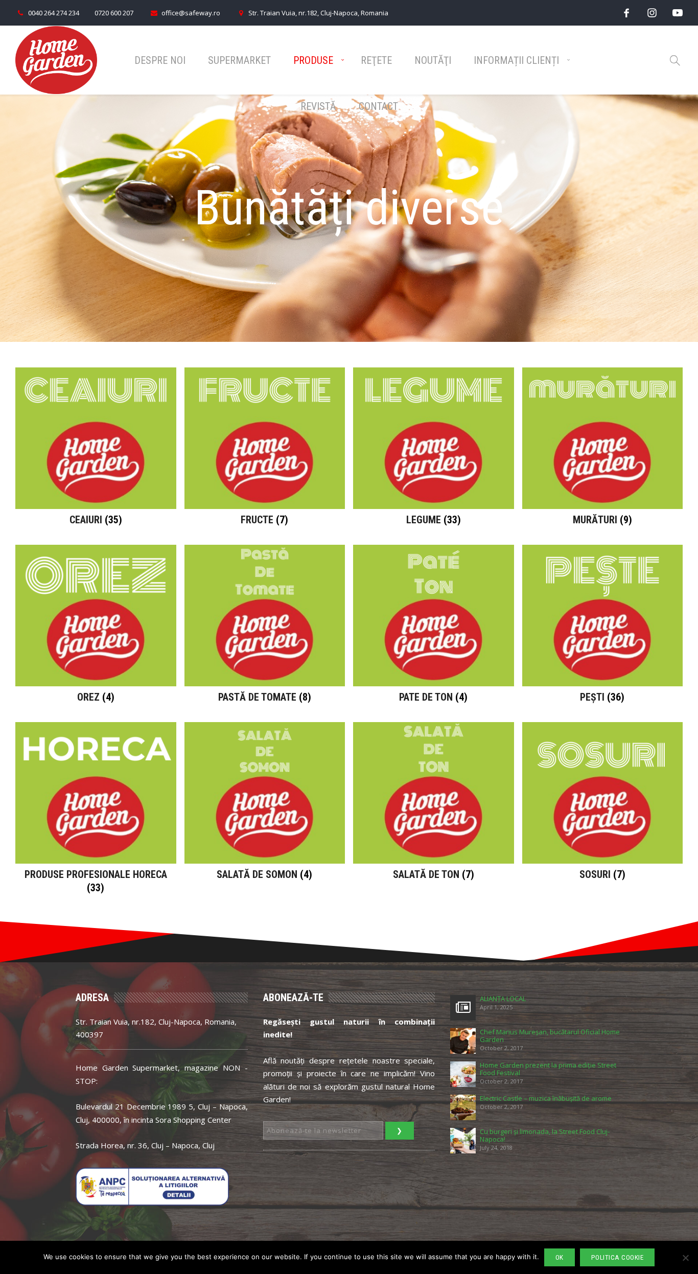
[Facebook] (626, 12)
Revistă (318, 106)
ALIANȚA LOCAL (503, 999)
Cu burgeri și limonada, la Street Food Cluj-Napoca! (545, 1135)
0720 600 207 (114, 12)
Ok (559, 1257)
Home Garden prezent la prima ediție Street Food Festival (548, 1069)
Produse (313, 60)
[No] (685, 1258)
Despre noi (159, 60)
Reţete (376, 60)
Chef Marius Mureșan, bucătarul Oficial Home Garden (550, 1036)
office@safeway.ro (190, 12)
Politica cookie (617, 1257)
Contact (378, 106)
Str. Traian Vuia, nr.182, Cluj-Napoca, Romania (318, 12)
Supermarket (239, 60)
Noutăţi (432, 60)
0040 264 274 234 (53, 12)
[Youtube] (677, 12)
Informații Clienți (516, 60)
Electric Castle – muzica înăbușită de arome (546, 1098)
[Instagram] (652, 12)
